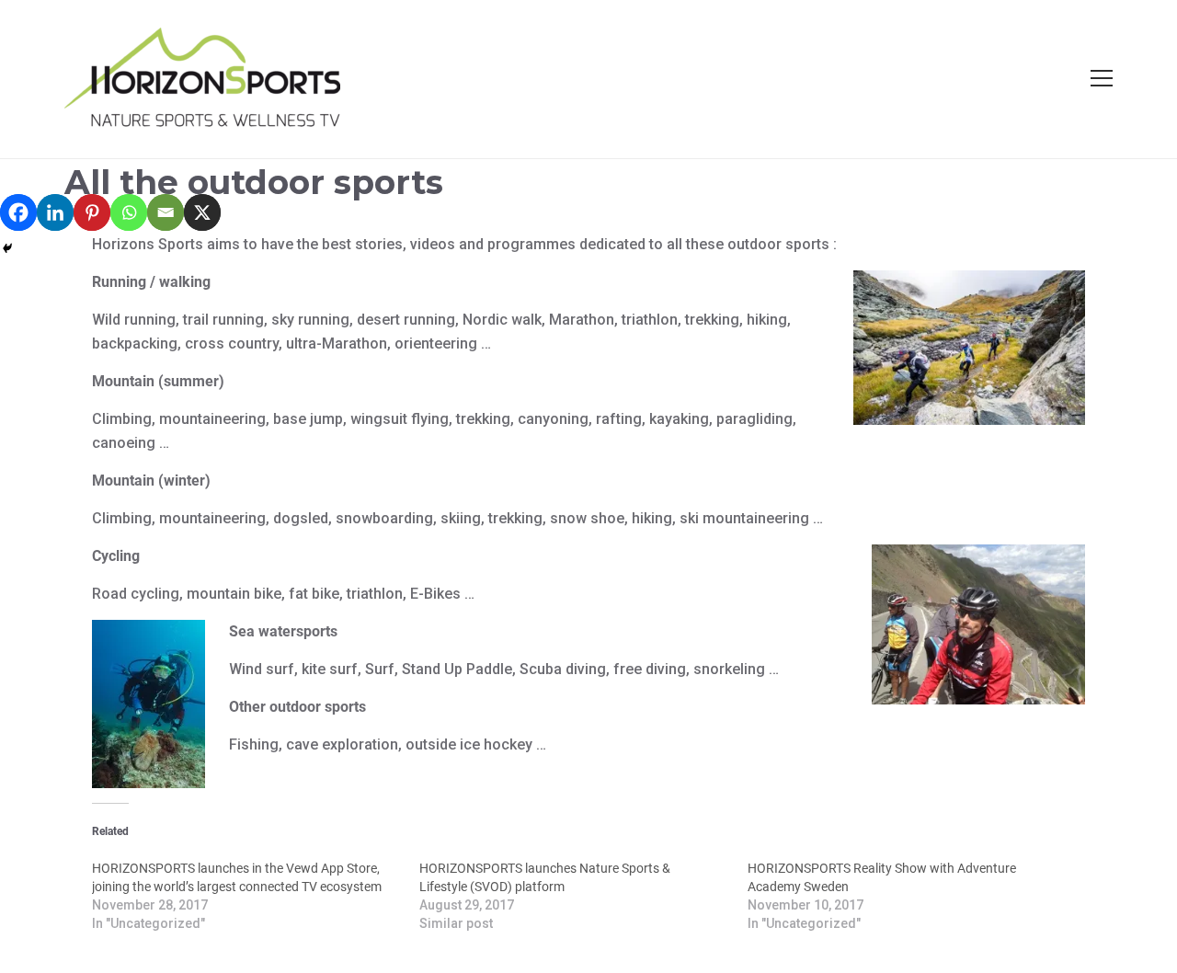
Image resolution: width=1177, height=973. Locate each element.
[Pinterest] (92, 212)
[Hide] (7, 248)
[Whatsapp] (128, 212)
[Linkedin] (55, 212)
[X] (202, 212)
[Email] (165, 212)
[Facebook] (18, 212)
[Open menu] (1102, 78)
